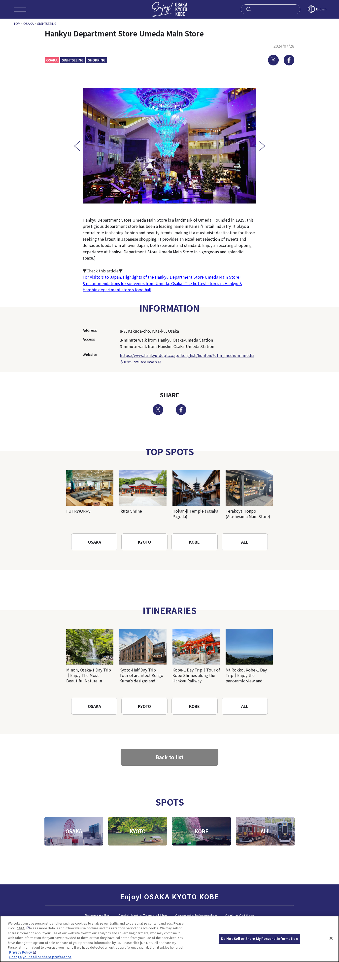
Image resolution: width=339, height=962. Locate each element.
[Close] (331, 938)
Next (262, 146)
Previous (77, 146)
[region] (169, 939)
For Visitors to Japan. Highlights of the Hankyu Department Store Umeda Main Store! (162, 277)
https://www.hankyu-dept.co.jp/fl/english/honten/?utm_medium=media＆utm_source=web (187, 358)
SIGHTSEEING (47, 23)
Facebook (289, 60)
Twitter (273, 60)
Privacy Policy (20, 952)
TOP (17, 23)
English (321, 9)
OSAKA (28, 23)
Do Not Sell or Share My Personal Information (259, 938)
